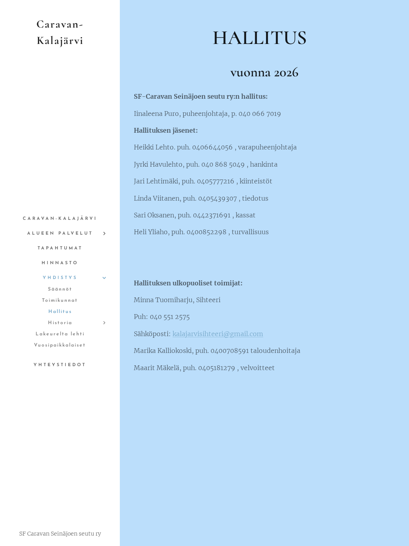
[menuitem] (59, 218)
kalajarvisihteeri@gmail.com (218, 334)
